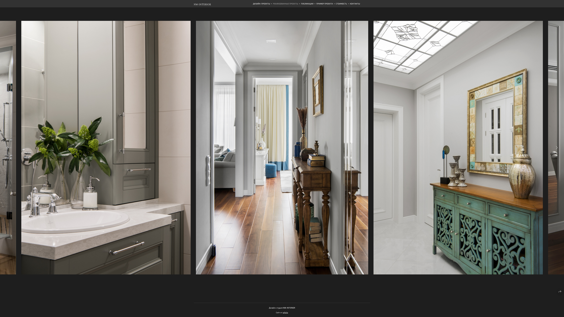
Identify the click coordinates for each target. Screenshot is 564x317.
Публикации (307, 3)
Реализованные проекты (285, 3)
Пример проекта (324, 3)
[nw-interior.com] (209, 3)
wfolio (285, 312)
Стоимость (341, 3)
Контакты (355, 3)
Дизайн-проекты (261, 3)
